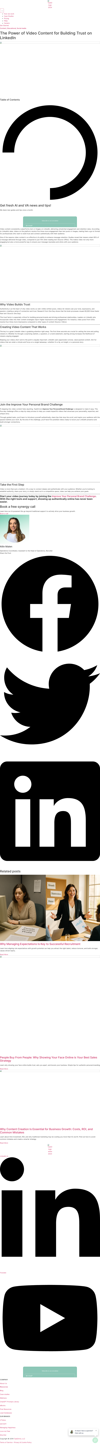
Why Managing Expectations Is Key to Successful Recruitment (40, 944)
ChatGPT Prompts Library (9, 1402)
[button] (50, 604)
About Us (3, 1383)
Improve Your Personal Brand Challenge (73, 496)
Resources (4, 1387)
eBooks (2, 1405)
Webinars (3, 1398)
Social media (21, 28)
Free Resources (6, 1409)
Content (3, 28)
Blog (1, 1390)
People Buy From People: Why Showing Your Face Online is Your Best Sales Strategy (48, 1059)
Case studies (4, 1394)
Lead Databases (6, 1413)
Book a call (4, 514)
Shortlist (3, 1435)
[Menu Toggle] (2, 11)
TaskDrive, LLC (19, 1439)
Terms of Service (6, 1442)
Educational (11, 28)
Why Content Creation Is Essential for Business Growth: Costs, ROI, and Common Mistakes (46, 1130)
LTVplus (3, 1420)
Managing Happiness (7, 1427)
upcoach (3, 1424)
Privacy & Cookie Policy (23, 1442)
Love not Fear (5, 1431)
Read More (4, 954)
